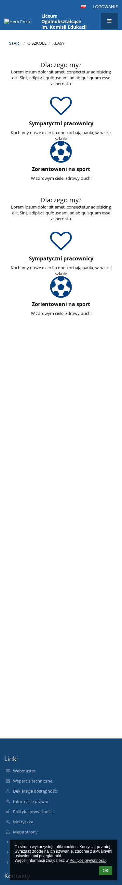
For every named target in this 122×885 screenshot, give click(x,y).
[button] (83, 6)
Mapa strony (25, 832)
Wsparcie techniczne (32, 781)
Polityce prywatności (88, 860)
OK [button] (105, 870)
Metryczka (23, 822)
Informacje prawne (31, 801)
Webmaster (24, 771)
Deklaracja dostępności (35, 791)
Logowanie (105, 6)
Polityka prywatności (33, 812)
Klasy (58, 43)
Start (15, 43)
